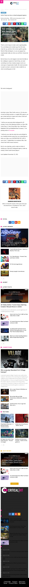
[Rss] (19, 222)
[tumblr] (19, 23)
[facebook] (4, 23)
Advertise (22, 582)
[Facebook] (10, 222)
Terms (5, 583)
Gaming (6, 9)
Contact (14, 582)
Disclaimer (22, 583)
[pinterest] (14, 23)
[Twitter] (13, 222)
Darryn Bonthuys (5, 18)
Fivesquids (11, 130)
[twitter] (6, 23)
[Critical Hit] (14, 2)
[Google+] (16, 222)
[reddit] (12, 23)
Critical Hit (7, 582)
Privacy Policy (13, 583)
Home (2, 9)
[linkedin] (17, 23)
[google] (9, 23)
